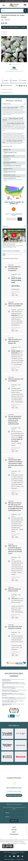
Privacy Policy (20, 859)
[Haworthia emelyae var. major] (14, 49)
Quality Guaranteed (6, 704)
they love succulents (11, 698)
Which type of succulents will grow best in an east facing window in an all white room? (15, 549)
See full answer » (15, 289)
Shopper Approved (6, 680)
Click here (14, 598)
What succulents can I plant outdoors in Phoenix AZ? (15, 341)
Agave (18, 351)
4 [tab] (14, 64)
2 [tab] (11, 64)
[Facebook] (19, 85)
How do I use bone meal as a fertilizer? (15, 380)
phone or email (15, 691)
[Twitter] (24, 85)
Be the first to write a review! (14, 795)
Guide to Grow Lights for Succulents (17, 439)
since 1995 (13, 688)
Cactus (13, 351)
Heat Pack (14, 315)
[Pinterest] (26, 85)
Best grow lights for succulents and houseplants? (14, 268)
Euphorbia (14, 353)
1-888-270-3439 (11, 843)
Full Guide (7, 146)
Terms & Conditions (9, 859)
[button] (12, 295)
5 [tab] (16, 64)
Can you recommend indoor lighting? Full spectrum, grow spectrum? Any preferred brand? (14, 420)
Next (26, 50)
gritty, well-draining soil (7, 125)
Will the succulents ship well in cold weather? (15, 304)
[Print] (22, 85)
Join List (14, 820)
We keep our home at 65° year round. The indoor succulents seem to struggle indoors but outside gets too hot (15, 506)
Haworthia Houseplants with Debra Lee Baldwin (12, 243)
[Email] (21, 85)
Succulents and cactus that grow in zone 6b (15, 627)
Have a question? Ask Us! (7, 92)
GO (20, 219)
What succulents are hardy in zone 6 (14, 590)
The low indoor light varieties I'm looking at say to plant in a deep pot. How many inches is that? (15, 463)
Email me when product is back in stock (14, 28)
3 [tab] (13, 64)
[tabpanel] (14, 49)
